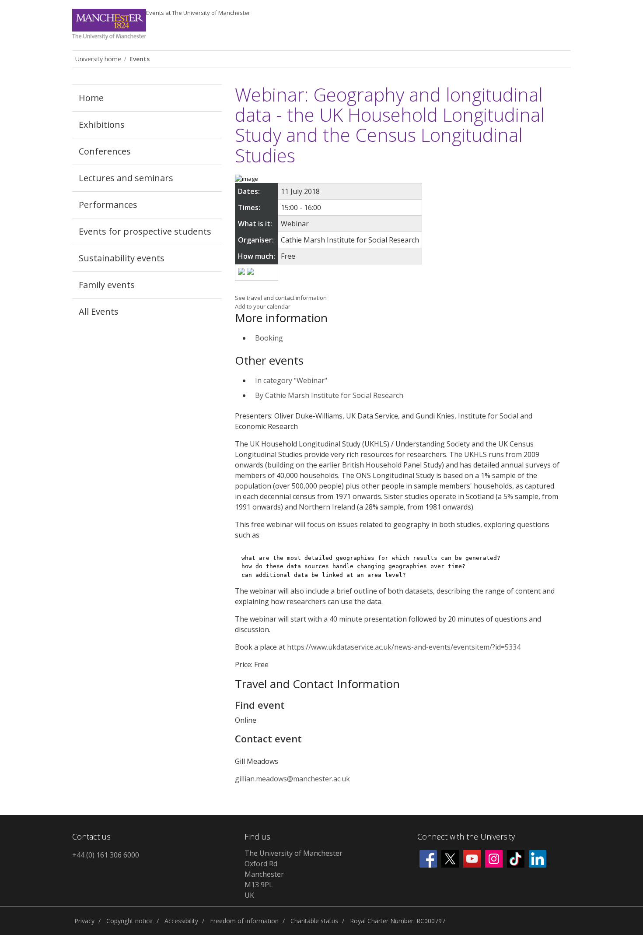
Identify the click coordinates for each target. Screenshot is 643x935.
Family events (107, 285)
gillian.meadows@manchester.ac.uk (292, 779)
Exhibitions (102, 124)
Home (91, 98)
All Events (99, 311)
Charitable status (314, 921)
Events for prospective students (145, 231)
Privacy (84, 921)
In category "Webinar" (291, 380)
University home (98, 59)
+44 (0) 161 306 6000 (105, 855)
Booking (269, 338)
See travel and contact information (281, 298)
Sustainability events (121, 258)
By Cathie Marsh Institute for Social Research (329, 395)
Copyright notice (129, 921)
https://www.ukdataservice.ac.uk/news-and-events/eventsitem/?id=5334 (404, 647)
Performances (108, 205)
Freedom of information (244, 921)
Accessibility (181, 921)
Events (198, 13)
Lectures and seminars (126, 178)
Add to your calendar (262, 306)
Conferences (105, 151)
